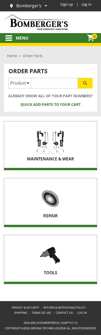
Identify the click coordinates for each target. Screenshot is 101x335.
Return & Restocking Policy (64, 307)
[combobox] (54, 83)
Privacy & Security (25, 307)
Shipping (20, 313)
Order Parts (33, 55)
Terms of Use (41, 313)
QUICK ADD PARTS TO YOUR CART (50, 104)
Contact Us (64, 313)
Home (12, 55)
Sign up (66, 4)
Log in (87, 4)
